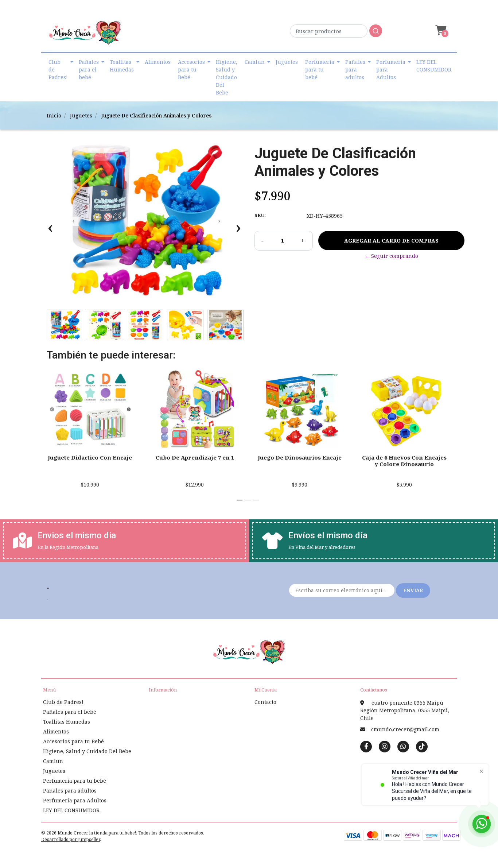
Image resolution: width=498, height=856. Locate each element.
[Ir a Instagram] (384, 746)
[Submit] (375, 30)
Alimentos (158, 61)
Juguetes (287, 61)
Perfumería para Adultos (390, 69)
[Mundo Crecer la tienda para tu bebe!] (84, 35)
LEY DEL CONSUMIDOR (433, 65)
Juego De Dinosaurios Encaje (300, 457)
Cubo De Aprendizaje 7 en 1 (195, 457)
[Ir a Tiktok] (422, 746)
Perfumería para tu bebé (319, 69)
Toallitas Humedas (122, 65)
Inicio (54, 115)
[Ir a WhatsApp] (403, 746)
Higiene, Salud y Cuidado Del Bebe (226, 77)
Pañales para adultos (355, 69)
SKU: (260, 215)
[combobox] (336, 33)
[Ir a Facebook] (366, 745)
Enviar (413, 590)
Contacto (265, 701)
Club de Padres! (58, 69)
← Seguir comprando (391, 255)
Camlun (255, 61)
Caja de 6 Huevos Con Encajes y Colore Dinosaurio (404, 461)
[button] (440, 30)
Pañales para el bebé (89, 69)
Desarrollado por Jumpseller (70, 839)
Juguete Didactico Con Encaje (90, 457)
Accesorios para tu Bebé (191, 69)
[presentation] (50, 231)
